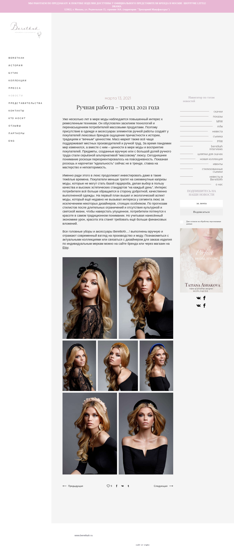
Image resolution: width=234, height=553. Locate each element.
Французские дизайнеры (186, 74)
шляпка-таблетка (143, 45)
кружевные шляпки (131, 37)
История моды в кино (155, 33)
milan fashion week (105, 37)
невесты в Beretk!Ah (181, 86)
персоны (119, 78)
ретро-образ (152, 66)
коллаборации (132, 66)
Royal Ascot (112, 45)
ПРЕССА (15, 88)
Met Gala (164, 37)
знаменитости (136, 78)
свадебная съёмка (199, 49)
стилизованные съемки (152, 86)
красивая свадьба (160, 49)
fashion (109, 74)
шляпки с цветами (182, 33)
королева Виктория (108, 53)
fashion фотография (175, 53)
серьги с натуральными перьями (176, 45)
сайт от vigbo (143, 545)
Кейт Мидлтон (180, 41)
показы (118, 41)
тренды (106, 49)
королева (68, 41)
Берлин (107, 29)
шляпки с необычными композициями (195, 37)
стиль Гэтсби (99, 66)
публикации (179, 62)
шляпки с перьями (128, 33)
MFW (126, 45)
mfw (201, 45)
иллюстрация (87, 78)
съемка (72, 66)
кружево (88, 53)
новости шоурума (136, 49)
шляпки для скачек (190, 78)
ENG (12, 141)
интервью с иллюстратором (94, 41)
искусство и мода (177, 82)
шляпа (94, 49)
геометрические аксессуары (205, 62)
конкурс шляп (120, 70)
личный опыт (130, 53)
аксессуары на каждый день (191, 58)
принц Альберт (151, 53)
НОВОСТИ (16, 95)
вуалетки (104, 78)
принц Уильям (74, 45)
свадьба (218, 49)
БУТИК (13, 73)
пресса (143, 82)
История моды (172, 66)
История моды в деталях (207, 41)
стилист (142, 58)
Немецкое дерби (194, 66)
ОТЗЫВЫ (15, 126)
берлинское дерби (97, 70)
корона (150, 37)
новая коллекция (211, 159)
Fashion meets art (196, 70)
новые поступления (110, 86)
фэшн (84, 66)
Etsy (65, 247)
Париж (212, 45)
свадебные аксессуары (162, 78)
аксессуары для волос (202, 29)
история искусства (142, 70)
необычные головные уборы (83, 29)
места (120, 29)
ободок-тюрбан (109, 62)
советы (116, 66)
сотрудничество (72, 58)
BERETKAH (17, 58)
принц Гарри (94, 45)
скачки (160, 29)
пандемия (84, 33)
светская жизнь (87, 62)
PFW (213, 70)
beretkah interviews (157, 74)
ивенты (130, 86)
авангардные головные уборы (173, 25)
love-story (133, 29)
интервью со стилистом (135, 62)
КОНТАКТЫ (17, 111)
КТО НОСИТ (17, 118)
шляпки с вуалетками (209, 33)
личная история (104, 33)
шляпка (147, 29)
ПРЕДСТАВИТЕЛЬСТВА (25, 103)
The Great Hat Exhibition (102, 25)
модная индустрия (202, 53)
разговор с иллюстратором (135, 25)
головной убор (177, 29)
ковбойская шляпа (92, 82)
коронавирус (160, 62)
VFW (118, 49)
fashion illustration (204, 25)
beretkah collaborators (129, 74)
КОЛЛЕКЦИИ (18, 80)
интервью (68, 62)
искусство (157, 82)
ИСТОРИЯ (16, 65)
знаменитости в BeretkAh (99, 58)
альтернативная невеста (121, 82)
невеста (74, 53)
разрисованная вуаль (169, 70)
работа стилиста (160, 58)
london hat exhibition (156, 41)
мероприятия (126, 58)
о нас (200, 86)
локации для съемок (74, 49)
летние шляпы (76, 25)
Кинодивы (68, 33)
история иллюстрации (78, 37)
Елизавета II (133, 41)
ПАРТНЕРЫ (17, 133)
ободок (215, 58)
